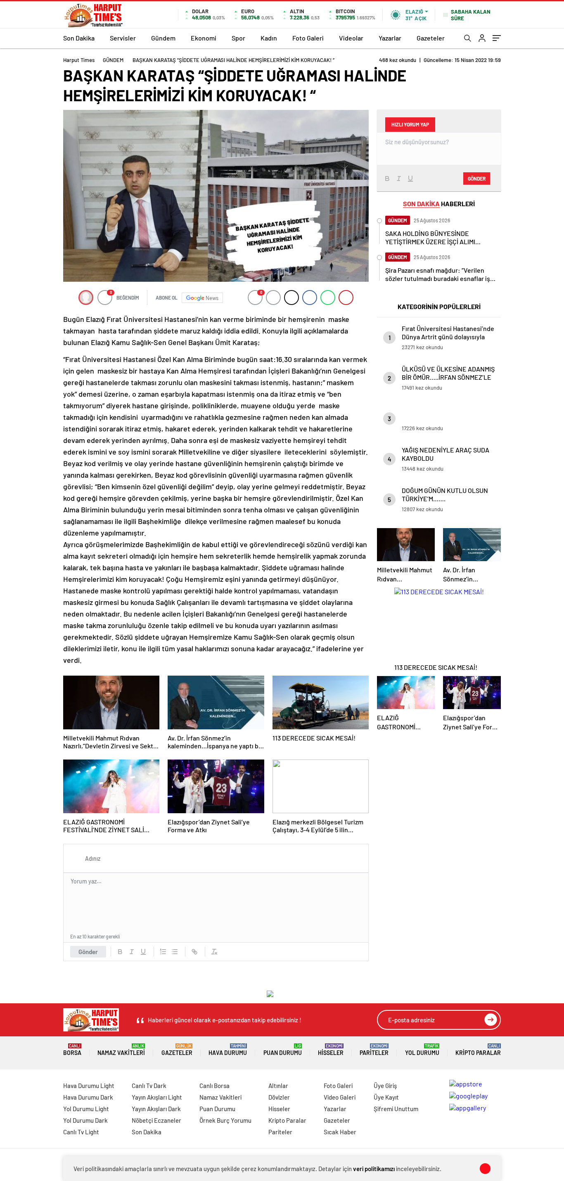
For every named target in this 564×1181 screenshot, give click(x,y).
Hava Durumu (228, 1049)
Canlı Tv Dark (149, 1085)
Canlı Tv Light (81, 1132)
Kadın (269, 38)
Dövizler (279, 1097)
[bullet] (174, 952)
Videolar (351, 38)
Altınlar (278, 1085)
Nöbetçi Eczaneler (156, 1120)
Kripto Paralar (478, 1049)
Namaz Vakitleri (121, 1049)
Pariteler (374, 1049)
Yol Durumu (422, 1049)
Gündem (163, 38)
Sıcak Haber (340, 1132)
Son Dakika (79, 38)
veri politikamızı (374, 1168)
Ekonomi (203, 38)
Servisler (123, 38)
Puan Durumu (282, 1049)
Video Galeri (339, 1097)
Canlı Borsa (214, 1085)
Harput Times (79, 60)
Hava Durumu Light (88, 1085)
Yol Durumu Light (86, 1108)
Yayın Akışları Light (157, 1097)
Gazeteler (431, 38)
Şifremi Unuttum (396, 1108)
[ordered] (163, 952)
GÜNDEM (113, 60)
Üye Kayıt (386, 1097)
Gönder (88, 951)
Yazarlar (390, 38)
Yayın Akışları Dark (156, 1108)
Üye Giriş (385, 1085)
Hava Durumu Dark (88, 1097)
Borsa (72, 1049)
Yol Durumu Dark (85, 1120)
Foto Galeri (308, 38)
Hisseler (331, 1049)
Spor (238, 38)
